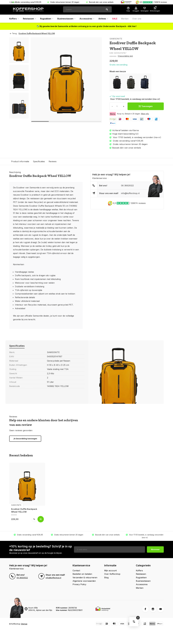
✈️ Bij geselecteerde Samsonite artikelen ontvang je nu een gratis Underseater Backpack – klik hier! (86, 26)
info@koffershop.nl (130, 193)
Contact (76, 570)
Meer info (145, 114)
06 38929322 (127, 185)
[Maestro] (149, 119)
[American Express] (156, 119)
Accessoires (86, 18)
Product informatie (20, 161)
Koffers (13, 18)
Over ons (136, 18)
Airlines (102, 18)
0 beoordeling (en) (125, 56)
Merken (125, 18)
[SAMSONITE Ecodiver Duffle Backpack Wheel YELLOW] (27, 484)
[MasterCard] (127, 119)
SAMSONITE (116, 38)
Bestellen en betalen (82, 574)
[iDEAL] (120, 119)
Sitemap (24, 624)
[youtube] (160, 609)
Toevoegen (147, 106)
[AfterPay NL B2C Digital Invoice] (113, 119)
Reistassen (28, 18)
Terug (14, 33)
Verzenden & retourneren (85, 577)
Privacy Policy (79, 584)
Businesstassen (65, 18)
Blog (106, 577)
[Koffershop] (28, 9)
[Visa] (134, 119)
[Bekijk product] (40, 519)
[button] (19, 116)
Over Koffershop (112, 574)
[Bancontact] (141, 119)
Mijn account (110, 570)
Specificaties (39, 161)
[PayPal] (113, 123)
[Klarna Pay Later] (152, 624)
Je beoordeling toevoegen (25, 439)
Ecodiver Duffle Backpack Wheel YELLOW (37, 33)
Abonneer (155, 549)
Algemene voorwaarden (84, 581)
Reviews (52, 161)
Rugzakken (45, 18)
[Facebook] (145, 609)
